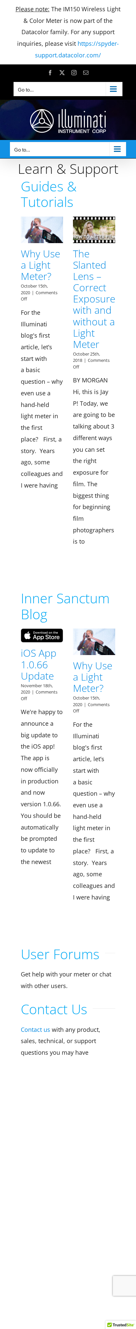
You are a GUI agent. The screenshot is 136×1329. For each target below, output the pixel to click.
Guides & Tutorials (49, 194)
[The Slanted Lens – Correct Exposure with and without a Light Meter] (94, 230)
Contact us (35, 1029)
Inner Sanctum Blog (65, 606)
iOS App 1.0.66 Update (38, 664)
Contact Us (54, 1009)
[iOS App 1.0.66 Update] (42, 636)
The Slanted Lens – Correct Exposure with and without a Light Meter (94, 299)
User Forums (60, 954)
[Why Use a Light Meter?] (42, 230)
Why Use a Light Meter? (40, 265)
